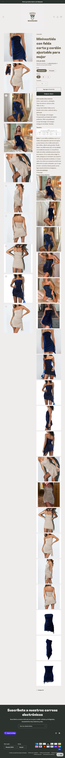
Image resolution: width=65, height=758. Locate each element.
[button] (3, 17)
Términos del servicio (56, 752)
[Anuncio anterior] (3, 1)
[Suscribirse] (45, 726)
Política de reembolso (33, 752)
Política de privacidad (45, 752)
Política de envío (38, 754)
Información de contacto (48, 754)
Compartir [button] (41, 690)
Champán (51, 70)
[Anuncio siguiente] (62, 1)
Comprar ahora (48, 94)
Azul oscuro (41, 70)
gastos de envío (52, 63)
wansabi (15, 752)
